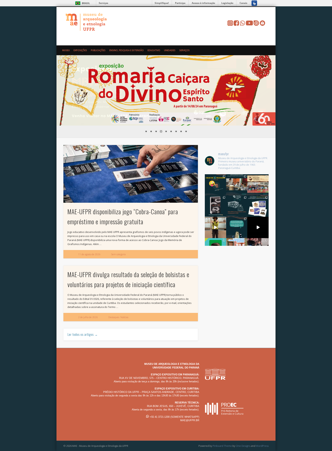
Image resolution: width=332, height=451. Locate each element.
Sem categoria (118, 254)
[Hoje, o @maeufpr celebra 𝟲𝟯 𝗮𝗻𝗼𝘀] (236, 206)
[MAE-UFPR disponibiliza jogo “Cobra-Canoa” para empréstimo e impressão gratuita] (130, 174)
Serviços (103, 3)
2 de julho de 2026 (88, 317)
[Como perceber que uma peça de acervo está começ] (236, 185)
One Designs (243, 446)
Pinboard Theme (222, 446)
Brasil (86, 3)
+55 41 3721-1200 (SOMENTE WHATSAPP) (174, 416)
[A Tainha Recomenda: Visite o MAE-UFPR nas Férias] (258, 227)
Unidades (169, 50)
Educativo (154, 50)
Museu (66, 50)
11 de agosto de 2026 (89, 254)
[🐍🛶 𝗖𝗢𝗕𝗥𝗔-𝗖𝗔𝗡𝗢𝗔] (215, 206)
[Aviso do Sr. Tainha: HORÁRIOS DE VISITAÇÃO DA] (236, 227)
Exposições (80, 50)
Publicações (98, 50)
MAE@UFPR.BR (189, 420)
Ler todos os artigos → (83, 334)
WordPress (262, 446)
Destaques (113, 317)
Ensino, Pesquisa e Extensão (126, 50)
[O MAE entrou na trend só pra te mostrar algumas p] (215, 227)
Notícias (124, 317)
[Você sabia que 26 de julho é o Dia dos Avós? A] (258, 206)
